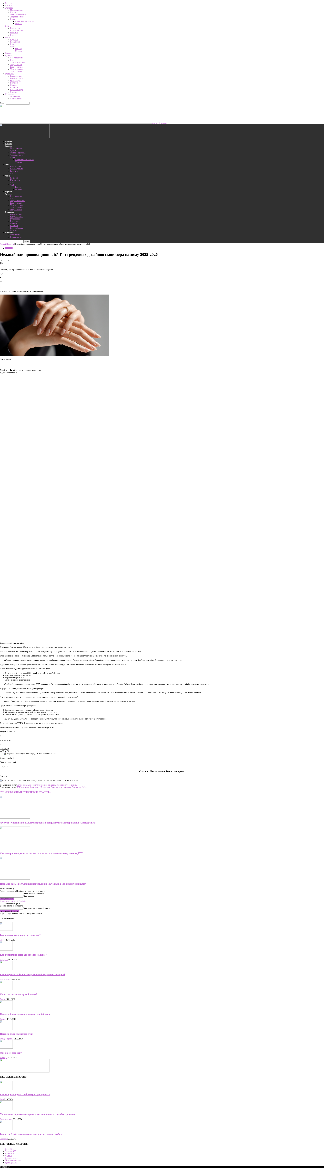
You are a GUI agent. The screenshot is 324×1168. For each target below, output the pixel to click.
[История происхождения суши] (6, 1029)
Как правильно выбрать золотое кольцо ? (23, 954)
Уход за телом (16, 71)
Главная (8, 3)
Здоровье (9, 8)
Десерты (13, 85)
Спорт (13, 19)
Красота (8, 55)
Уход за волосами (17, 62)
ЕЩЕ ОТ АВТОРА (42, 792)
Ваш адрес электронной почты (36, 908)
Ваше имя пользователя (33, 893)
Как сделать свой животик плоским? (20, 935)
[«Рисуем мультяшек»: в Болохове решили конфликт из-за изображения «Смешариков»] (15, 818)
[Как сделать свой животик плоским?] (6, 930)
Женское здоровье (18, 14)
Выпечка (14, 83)
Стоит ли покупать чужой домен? (18, 994)
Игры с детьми (16, 30)
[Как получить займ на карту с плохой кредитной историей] (6, 969)
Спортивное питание (24, 21)
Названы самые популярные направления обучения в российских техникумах (43, 883)
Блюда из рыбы (16, 78)
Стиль (12, 35)
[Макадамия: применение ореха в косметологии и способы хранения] (6, 1109)
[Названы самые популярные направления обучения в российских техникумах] (15, 879)
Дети (7, 26)
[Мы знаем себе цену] (6, 1048)
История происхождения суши (16, 1034)
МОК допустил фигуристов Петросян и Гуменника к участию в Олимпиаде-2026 (51, 787)
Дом (12, 46)
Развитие (14, 33)
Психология (10, 94)
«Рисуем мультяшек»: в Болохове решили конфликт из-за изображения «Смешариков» (48, 822)
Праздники (15, 42)
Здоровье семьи (17, 17)
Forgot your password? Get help (13, 901)
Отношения (15, 96)
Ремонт (18, 49)
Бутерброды (15, 80)
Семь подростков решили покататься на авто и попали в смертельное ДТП (41, 853)
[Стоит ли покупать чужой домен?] (6, 989)
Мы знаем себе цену (11, 1052)
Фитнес (18, 24)
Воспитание (15, 28)
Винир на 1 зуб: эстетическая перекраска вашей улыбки (31, 1134)
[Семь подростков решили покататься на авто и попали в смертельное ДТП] (15, 848)
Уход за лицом (16, 65)
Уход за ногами (16, 67)
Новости (9, 5)
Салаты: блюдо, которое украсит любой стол (25, 1014)
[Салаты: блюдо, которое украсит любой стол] (6, 1009)
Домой (3, 244)
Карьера (8, 53)
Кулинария (9, 74)
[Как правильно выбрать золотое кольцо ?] (6, 950)
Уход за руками (16, 69)
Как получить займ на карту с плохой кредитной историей (32, 974)
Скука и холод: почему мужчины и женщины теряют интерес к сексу (47, 785)
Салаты (13, 92)
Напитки (14, 87)
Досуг (7, 37)
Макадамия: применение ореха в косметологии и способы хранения (37, 1114)
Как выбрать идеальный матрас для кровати (25, 1094)
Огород (18, 51)
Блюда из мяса (16, 76)
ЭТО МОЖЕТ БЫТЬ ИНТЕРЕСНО (16, 792)
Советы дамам (16, 58)
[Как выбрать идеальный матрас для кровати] (6, 1089)
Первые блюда (16, 90)
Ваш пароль (28, 896)
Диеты (13, 12)
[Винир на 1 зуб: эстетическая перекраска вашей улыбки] (6, 1129)
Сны (12, 44)
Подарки (14, 39)
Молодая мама (16, 10)
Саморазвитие (16, 99)
